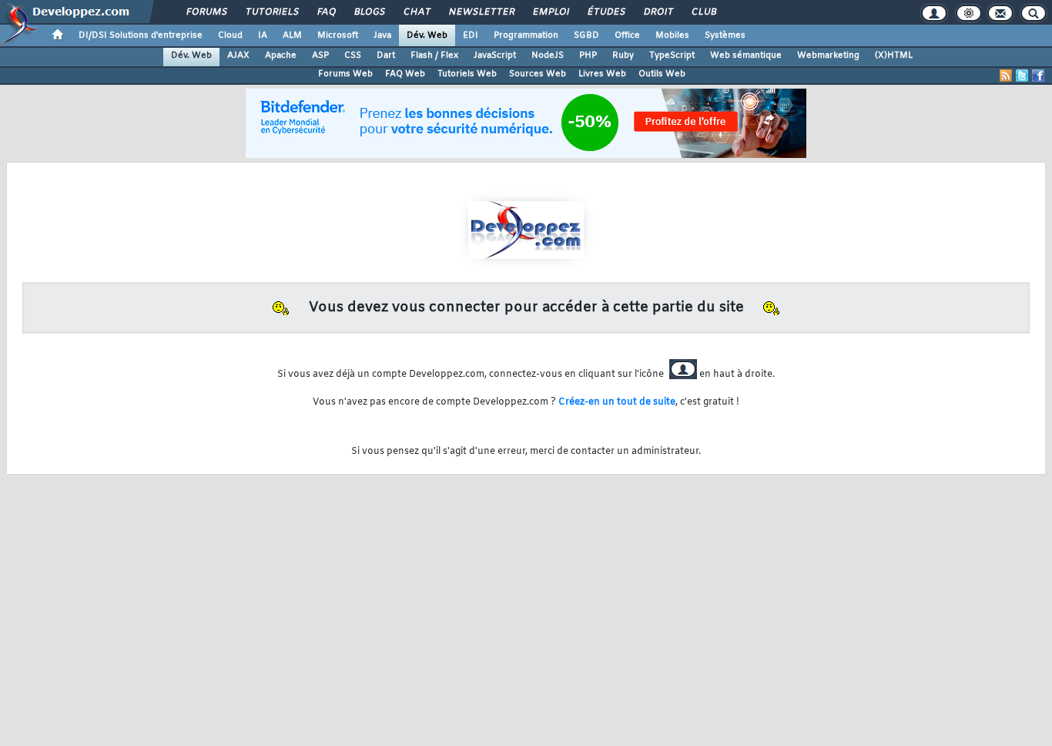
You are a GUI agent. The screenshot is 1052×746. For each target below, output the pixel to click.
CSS (352, 55)
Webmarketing (828, 55)
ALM (292, 35)
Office (627, 35)
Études (605, 12)
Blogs (369, 12)
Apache (281, 55)
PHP (588, 55)
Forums (206, 12)
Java (382, 35)
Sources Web (537, 74)
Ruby (623, 55)
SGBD (586, 35)
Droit (658, 12)
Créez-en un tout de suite (616, 402)
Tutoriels (271, 12)
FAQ (326, 12)
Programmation (526, 35)
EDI (470, 35)
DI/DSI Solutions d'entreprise (141, 35)
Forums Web (345, 74)
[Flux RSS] (1006, 75)
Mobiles (672, 35)
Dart (386, 55)
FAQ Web (405, 74)
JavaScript (495, 55)
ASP (320, 55)
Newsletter (481, 12)
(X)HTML (894, 55)
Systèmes (725, 35)
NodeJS (547, 55)
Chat (416, 12)
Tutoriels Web (467, 74)
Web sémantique (746, 55)
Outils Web (661, 74)
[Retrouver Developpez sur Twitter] (1022, 75)
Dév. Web (427, 35)
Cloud (230, 35)
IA (262, 35)
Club (703, 12)
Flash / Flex (434, 55)
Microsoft (337, 35)
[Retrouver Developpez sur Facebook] (1038, 75)
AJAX (238, 55)
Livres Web (602, 74)
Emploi (550, 12)
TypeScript (672, 55)
